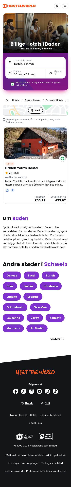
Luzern (28, 286)
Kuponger (13, 463)
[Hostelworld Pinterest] (47, 391)
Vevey (35, 317)
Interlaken (51, 286)
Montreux (13, 328)
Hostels (23, 415)
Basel (31, 275)
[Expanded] (7, 100)
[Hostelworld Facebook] (15, 391)
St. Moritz (37, 328)
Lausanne (13, 317)
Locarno (32, 296)
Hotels (33, 415)
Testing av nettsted (52, 463)
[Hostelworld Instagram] (31, 391)
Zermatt (55, 317)
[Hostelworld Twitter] (23, 391)
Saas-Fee (40, 307)
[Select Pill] (57, 6)
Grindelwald (15, 307)
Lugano (12, 296)
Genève (12, 275)
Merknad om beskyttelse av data (24, 455)
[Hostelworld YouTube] (39, 391)
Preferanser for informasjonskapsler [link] (46, 471)
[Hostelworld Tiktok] (55, 391)
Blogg (13, 415)
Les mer (19, 122)
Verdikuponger (30, 463)
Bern (10, 286)
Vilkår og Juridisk (55, 455)
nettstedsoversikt (14, 471)
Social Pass (35, 423)
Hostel (10, 164)
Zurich (50, 275)
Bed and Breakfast (50, 415)
